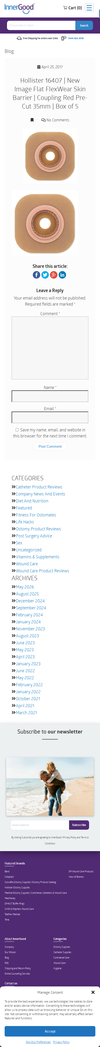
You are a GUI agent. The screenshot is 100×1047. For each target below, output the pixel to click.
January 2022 (28, 691)
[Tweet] (45, 274)
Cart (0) (75, 7)
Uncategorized (29, 549)
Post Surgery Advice (34, 536)
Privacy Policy (61, 1042)
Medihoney (10, 898)
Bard (7, 871)
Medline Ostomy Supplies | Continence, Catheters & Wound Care (36, 892)
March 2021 (26, 712)
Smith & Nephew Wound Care (19, 909)
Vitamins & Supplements (37, 556)
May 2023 (25, 649)
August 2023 (27, 635)
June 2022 (25, 670)
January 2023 (28, 663)
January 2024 (28, 621)
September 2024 (31, 607)
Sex (19, 543)
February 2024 (29, 614)
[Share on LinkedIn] (62, 274)
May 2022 (25, 677)
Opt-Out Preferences (38, 1042)
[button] (93, 992)
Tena (7, 919)
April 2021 (25, 705)
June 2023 (25, 642)
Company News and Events (40, 494)
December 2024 (30, 601)
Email (50, 408)
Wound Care (27, 563)
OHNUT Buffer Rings (14, 903)
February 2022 (29, 684)
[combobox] (41, 25)
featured (24, 508)
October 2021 (28, 698)
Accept (50, 1031)
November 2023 (30, 628)
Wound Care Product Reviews (42, 570)
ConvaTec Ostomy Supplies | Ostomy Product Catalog (30, 882)
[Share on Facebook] (36, 274)
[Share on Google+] (53, 274)
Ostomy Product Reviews (38, 529)
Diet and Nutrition (32, 501)
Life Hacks (25, 522)
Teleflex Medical (12, 914)
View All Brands (76, 876)
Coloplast (9, 876)
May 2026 (25, 587)
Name (50, 387)
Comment (50, 313)
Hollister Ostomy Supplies (17, 887)
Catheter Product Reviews (39, 487)
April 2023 (25, 656)
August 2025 (27, 594)
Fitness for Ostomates (36, 515)
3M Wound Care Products (81, 871)
